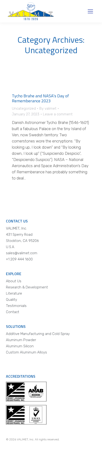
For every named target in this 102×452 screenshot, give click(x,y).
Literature (14, 293)
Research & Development (27, 287)
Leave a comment (58, 114)
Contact (12, 312)
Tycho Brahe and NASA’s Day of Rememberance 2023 (40, 98)
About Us (13, 281)
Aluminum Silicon (20, 346)
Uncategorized (24, 108)
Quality (11, 299)
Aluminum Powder (21, 340)
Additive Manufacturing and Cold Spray (38, 334)
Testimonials (16, 306)
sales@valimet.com (21, 253)
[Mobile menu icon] (90, 11)
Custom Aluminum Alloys (26, 352)
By (47, 108)
